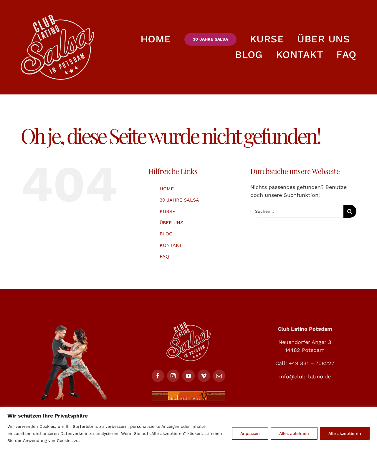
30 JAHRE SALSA (179, 200)
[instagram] (173, 376)
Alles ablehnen (294, 433)
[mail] (219, 376)
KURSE (167, 211)
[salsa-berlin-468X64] (188, 393)
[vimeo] (204, 376)
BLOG (166, 234)
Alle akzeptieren (344, 433)
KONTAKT (171, 245)
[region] (188, 428)
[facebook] (158, 376)
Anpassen (250, 433)
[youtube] (188, 376)
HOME (167, 189)
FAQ (164, 256)
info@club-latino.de (305, 376)
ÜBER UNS (171, 222)
